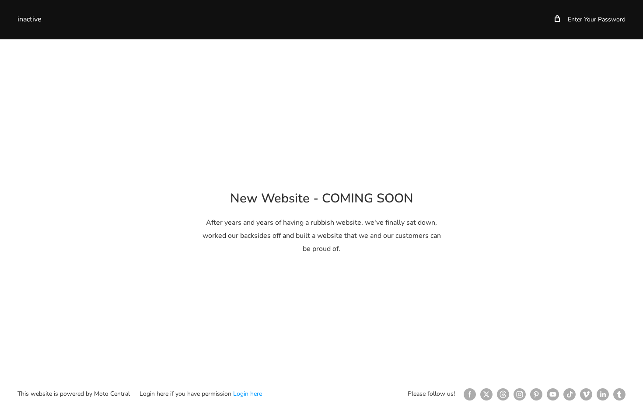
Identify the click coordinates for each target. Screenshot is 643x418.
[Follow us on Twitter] (486, 394)
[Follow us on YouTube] (553, 394)
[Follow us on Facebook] (470, 394)
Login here (247, 394)
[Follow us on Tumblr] (619, 394)
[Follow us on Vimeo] (586, 394)
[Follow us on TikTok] (569, 394)
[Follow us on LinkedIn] (603, 394)
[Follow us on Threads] (503, 394)
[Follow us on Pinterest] (536, 394)
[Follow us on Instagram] (520, 394)
